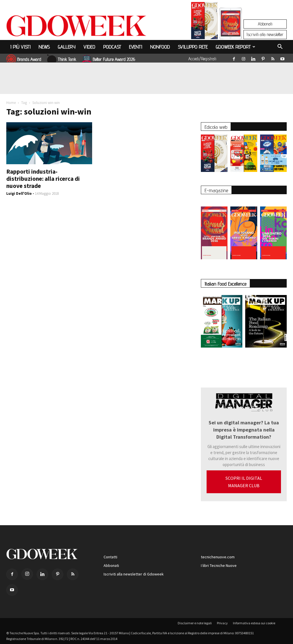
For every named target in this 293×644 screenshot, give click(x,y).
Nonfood (160, 47)
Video (89, 47)
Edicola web (216, 127)
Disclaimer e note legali (195, 623)
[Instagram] (243, 58)
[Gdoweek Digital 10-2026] (243, 230)
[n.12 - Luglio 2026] (204, 22)
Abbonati (265, 24)
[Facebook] (233, 58)
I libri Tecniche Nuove (219, 565)
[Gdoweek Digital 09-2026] (273, 230)
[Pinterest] (263, 58)
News (44, 47)
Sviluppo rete (193, 47)
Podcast (112, 47)
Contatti (110, 556)
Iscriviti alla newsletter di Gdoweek (134, 574)
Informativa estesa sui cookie (254, 623)
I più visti (20, 47)
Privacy (222, 623)
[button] (280, 47)
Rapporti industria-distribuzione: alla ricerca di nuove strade (43, 179)
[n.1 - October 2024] (266, 322)
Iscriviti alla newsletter (265, 34)
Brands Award (29, 59)
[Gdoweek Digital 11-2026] (230, 31)
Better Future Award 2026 (114, 59)
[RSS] (272, 58)
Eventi (135, 47)
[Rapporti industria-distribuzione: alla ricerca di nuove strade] (49, 143)
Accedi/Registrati (202, 58)
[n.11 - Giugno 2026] (243, 155)
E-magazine (216, 190)
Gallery (67, 47)
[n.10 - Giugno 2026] (273, 155)
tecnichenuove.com (218, 556)
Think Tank (67, 59)
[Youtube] (282, 58)
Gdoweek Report (233, 47)
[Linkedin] (253, 58)
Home (11, 102)
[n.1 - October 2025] (221, 322)
